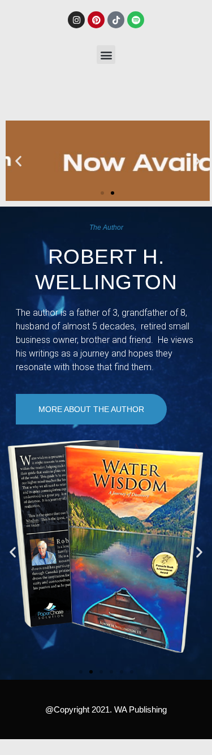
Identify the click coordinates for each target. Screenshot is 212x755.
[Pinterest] (96, 19)
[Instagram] (76, 19)
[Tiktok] (115, 19)
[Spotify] (135, 19)
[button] (106, 54)
